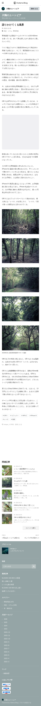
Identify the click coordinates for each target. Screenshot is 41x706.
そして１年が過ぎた (31, 538)
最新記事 (5, 573)
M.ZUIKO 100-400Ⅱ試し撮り (11, 588)
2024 (5, 625)
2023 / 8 (6, 645)
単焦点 (34, 104)
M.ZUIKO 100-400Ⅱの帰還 (11, 578)
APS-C (10, 101)
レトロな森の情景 (8, 584)
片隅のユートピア (12, 9)
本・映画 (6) (7, 608)
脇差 (37, 359)
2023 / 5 (6, 655)
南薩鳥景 (6, 673)
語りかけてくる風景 (13, 24)
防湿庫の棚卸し (19, 493)
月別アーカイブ (7, 615)
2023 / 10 (7, 639)
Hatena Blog (14, 702)
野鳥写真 (16, 31)
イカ (27, 36)
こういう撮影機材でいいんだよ (24, 469)
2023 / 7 (6, 648)
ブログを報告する (25, 702)
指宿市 (16, 353)
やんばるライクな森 (20, 481)
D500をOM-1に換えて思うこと (24, 505)
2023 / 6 (6, 652)
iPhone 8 (5, 169)
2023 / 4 (6, 658)
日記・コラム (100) (10, 605)
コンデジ (10, 391)
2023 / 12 (7, 632)
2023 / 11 (7, 635)
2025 (5, 622)
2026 (5, 619)
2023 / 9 (6, 642)
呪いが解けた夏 (7, 581)
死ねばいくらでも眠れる (11, 538)
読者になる (34, 8)
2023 (5, 629)
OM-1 (13, 59)
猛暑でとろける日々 (8, 591)
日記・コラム (8, 31)
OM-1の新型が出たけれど (22, 517)
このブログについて (17, 551)
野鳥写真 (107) (8, 602)
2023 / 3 (6, 661)
